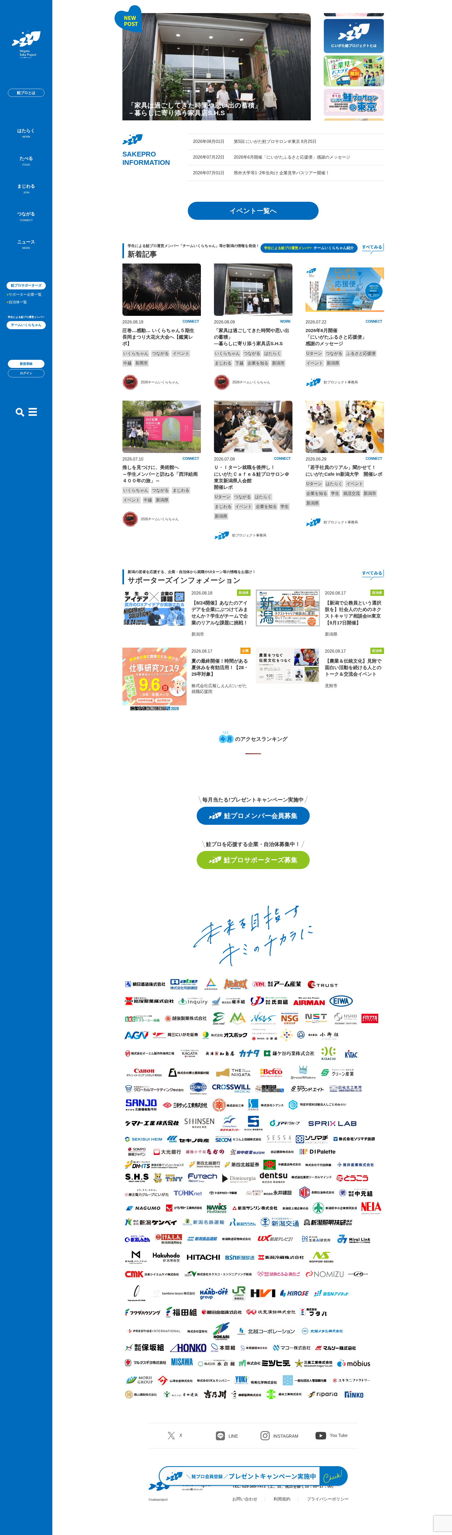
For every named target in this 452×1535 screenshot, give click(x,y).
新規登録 (26, 364)
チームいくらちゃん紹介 (309, 248)
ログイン (26, 373)
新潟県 (333, 363)
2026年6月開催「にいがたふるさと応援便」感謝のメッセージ (336, 337)
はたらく (26, 133)
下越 (239, 363)
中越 (127, 363)
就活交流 (351, 493)
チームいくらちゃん (26, 325)
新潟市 (278, 363)
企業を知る (257, 363)
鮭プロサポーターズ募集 (260, 860)
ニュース (26, 244)
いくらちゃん (135, 353)
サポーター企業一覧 (25, 294)
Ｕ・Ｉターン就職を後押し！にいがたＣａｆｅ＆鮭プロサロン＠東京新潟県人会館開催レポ (251, 477)
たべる (26, 161)
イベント (181, 353)
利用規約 (282, 1499)
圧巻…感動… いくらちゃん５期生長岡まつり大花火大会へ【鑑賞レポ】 (158, 337)
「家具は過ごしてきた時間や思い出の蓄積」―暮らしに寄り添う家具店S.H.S (251, 337)
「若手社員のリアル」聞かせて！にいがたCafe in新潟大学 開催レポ (344, 471)
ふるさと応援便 (361, 353)
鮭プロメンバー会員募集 (260, 815)
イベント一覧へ (253, 210)
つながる (26, 216)
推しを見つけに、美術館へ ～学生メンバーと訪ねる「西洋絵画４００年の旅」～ (160, 474)
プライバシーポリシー (328, 1499)
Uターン (314, 353)
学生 (284, 506)
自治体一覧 (18, 302)
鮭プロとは (26, 93)
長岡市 (141, 363)
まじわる (26, 189)
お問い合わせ (244, 1499)
